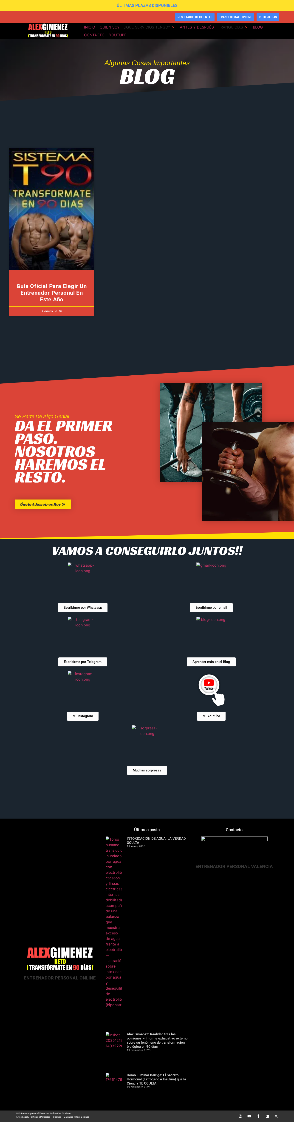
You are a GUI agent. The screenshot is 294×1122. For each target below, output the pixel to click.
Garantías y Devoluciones (76, 1117)
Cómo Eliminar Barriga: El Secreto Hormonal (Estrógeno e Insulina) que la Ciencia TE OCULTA (156, 1079)
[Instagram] (240, 1116)
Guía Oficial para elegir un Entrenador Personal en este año (52, 293)
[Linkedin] (267, 1116)
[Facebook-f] (258, 1116)
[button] (150, 27)
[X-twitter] (276, 1116)
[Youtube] (249, 1116)
